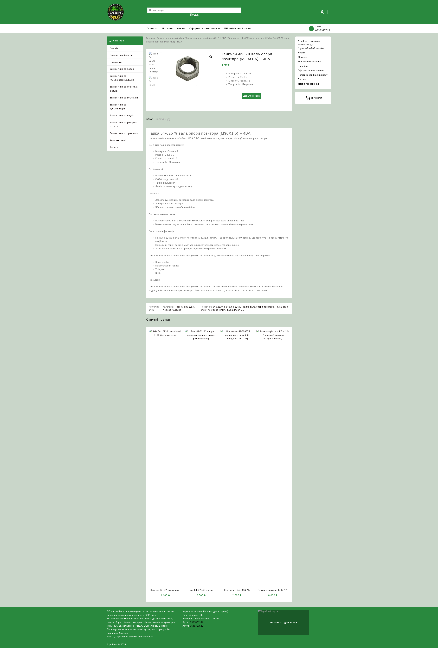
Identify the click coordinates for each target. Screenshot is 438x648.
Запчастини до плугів (122, 115)
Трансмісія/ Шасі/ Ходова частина (246, 38)
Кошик (301, 52)
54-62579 (218, 307)
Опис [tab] (149, 119)
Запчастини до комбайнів (124, 97)
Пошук (194, 14)
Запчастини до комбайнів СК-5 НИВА (206, 38)
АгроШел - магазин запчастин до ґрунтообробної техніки (311, 44)
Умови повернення (308, 84)
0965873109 (196, 622)
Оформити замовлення (311, 70)
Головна (150, 38)
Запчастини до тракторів (124, 133)
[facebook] (321, 643)
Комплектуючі (118, 140)
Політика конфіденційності (313, 75)
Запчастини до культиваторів (118, 106)
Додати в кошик (251, 96)
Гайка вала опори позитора (258, 307)
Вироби (114, 48)
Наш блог (303, 66)
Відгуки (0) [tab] (163, 119)
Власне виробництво (121, 55)
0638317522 (322, 30)
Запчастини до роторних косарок (124, 124)
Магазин (302, 57)
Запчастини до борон (122, 69)
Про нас (302, 79)
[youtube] (329, 643)
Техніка (114, 147)
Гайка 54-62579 (232, 307)
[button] (211, 57)
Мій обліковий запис (309, 61)
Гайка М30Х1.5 (235, 310)
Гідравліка (116, 62)
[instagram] (325, 643)
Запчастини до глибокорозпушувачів (122, 78)
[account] (322, 12)
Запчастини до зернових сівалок (124, 88)
